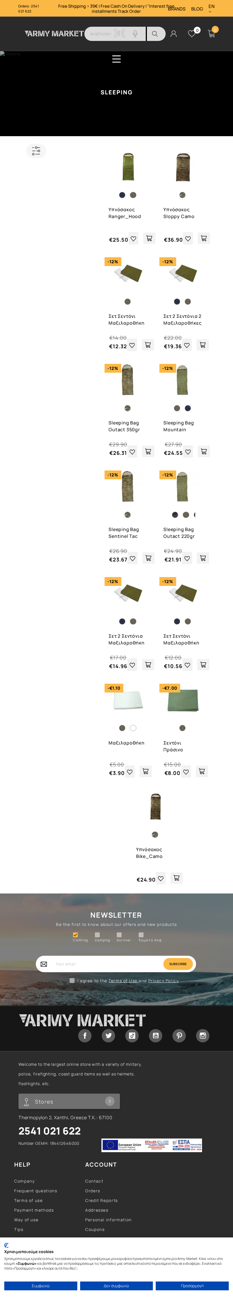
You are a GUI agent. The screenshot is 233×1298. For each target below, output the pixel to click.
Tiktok (132, 1035)
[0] (191, 33)
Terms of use (28, 1200)
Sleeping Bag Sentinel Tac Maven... (124, 533)
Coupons (95, 1229)
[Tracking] (119, 36)
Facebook (84, 1035)
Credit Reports (101, 1200)
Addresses (97, 1210)
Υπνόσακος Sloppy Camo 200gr (179, 213)
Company (24, 1181)
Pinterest (179, 1035)
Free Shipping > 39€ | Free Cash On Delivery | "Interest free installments (116, 8)
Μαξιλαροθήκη (127, 743)
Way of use (26, 1219)
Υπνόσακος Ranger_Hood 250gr (125, 213)
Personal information (108, 1219)
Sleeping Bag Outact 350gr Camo (124, 427)
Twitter (108, 1035)
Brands (177, 9)
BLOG (197, 9)
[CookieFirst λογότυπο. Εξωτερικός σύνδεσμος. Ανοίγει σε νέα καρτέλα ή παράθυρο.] (6, 1245)
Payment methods (34, 1210)
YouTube (155, 1035)
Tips (19, 1229)
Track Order (129, 11)
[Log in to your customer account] (173, 33)
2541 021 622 (28, 9)
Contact (94, 1181)
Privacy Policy (163, 980)
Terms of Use (124, 980)
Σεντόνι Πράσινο (173, 746)
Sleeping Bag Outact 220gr (179, 532)
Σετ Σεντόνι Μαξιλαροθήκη (127, 319)
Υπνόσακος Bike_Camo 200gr (149, 853)
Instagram (202, 1035)
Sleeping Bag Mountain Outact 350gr (179, 427)
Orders (92, 1190)
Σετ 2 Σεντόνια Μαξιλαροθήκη (127, 639)
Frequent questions (35, 1190)
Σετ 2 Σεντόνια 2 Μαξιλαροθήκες (182, 319)
